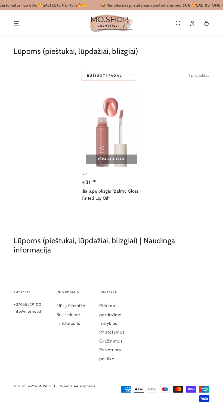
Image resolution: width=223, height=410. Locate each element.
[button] (178, 23)
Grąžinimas (110, 341)
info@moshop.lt (28, 311)
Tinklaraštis (68, 323)
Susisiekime (68, 314)
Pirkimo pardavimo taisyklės (110, 314)
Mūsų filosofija (71, 305)
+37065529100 (27, 304)
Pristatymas (112, 332)
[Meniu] (17, 23)
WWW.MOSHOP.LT (42, 386)
